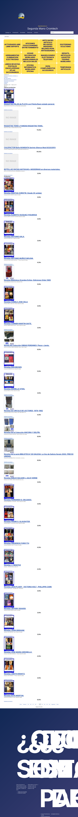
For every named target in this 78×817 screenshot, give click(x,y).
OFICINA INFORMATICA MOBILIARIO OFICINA (30, 68)
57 (33, 704)
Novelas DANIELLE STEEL (14, 389)
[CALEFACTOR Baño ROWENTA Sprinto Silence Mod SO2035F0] (11, 139)
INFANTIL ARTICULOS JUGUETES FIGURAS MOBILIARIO (66, 57)
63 (47, 704)
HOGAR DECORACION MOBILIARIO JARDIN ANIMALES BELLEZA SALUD (30, 57)
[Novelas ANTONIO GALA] (9, 228)
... (37, 704)
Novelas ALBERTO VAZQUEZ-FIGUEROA (20, 215)
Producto (6, 77)
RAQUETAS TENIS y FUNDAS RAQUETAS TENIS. (23, 126)
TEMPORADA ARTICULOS (65, 68)
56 (30, 704)
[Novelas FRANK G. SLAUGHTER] (9, 513)
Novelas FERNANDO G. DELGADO (18, 500)
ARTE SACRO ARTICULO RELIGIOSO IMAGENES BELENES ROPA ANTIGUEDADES (48, 45)
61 (42, 704)
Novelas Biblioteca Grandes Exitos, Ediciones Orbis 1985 (27, 280)
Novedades (22, 32)
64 (49, 704)
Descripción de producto (9, 80)
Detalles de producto (8, 109)
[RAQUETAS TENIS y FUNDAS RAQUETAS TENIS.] (11, 117)
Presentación (15, 32)
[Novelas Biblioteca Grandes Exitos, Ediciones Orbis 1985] (9, 271)
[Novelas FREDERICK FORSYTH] (9, 535)
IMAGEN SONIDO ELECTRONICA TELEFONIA (48, 57)
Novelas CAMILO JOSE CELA (16, 302)
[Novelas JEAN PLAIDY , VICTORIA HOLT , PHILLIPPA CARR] (9, 578)
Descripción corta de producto (10, 79)
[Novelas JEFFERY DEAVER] (9, 600)
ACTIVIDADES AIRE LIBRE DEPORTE (12, 45)
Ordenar (5, 83)
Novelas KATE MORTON (14, 696)
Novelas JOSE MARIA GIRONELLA (18, 652)
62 (44, 704)
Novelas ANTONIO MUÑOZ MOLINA (18, 258)
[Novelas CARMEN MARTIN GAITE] (9, 315)
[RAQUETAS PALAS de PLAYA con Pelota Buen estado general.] (9, 95)
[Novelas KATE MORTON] (9, 687)
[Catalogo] (10, 32)
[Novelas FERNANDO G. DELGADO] (9, 491)
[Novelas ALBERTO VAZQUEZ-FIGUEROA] (9, 206)
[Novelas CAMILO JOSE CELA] (9, 293)
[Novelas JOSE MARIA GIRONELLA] (9, 643)
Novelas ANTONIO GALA (14, 237)
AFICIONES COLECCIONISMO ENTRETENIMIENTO (30, 45)
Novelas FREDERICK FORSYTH (16, 543)
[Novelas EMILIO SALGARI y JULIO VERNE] (9, 469)
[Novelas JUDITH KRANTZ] (9, 665)
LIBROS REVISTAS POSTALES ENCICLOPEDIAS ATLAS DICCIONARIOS (12, 68)
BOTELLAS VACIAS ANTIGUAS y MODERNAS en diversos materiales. (32, 169)
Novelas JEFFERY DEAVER (15, 608)
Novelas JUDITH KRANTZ (14, 674)
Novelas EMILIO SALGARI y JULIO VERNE (20, 478)
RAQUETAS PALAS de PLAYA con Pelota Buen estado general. (29, 104)
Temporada (29, 32)
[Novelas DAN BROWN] (9, 358)
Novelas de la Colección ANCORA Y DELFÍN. (22, 432)
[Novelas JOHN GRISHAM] (9, 622)
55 (28, 704)
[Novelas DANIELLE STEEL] (9, 380)
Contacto (36, 32)
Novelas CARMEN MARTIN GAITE (18, 324)
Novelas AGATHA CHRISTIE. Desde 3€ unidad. (23, 193)
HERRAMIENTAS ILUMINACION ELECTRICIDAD (12, 57)
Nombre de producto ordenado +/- (11, 75)
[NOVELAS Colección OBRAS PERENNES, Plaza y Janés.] (9, 337)
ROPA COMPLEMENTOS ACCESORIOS (48, 68)
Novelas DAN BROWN (13, 367)
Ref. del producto (7, 78)
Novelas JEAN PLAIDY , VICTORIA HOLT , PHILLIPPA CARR (28, 587)
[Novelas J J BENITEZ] (9, 556)
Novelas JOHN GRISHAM (14, 630)
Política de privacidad (22, 791)
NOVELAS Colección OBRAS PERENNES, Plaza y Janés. (26, 345)
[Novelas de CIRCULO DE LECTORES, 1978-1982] (9, 402)
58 (35, 704)
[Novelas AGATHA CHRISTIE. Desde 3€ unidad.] (9, 184)
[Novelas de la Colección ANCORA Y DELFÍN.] (9, 424)
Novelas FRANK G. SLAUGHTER (17, 521)
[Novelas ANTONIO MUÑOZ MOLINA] (9, 250)
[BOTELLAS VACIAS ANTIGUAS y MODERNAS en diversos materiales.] (11, 161)
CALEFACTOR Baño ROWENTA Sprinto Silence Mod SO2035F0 (30, 148)
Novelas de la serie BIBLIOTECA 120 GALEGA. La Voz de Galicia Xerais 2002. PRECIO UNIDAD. (38, 455)
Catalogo (7, 32)
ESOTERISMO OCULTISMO (65, 45)
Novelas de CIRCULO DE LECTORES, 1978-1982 (23, 411)
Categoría (6, 82)
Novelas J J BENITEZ (12, 565)
